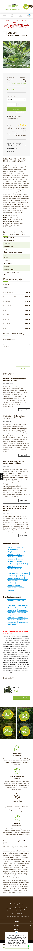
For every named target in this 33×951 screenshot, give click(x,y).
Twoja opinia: (7, 346)
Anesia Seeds (12, 603)
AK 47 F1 (20, 575)
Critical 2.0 (11, 583)
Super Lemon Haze (13, 573)
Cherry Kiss (19, 561)
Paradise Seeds (22, 612)
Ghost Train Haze (13, 571)
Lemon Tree (11, 559)
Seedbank (11, 590)
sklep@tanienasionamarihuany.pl (13, 9)
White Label (11, 617)
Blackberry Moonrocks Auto (15, 578)
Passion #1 (11, 554)
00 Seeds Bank (12, 622)
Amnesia (20, 559)
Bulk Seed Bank (23, 622)
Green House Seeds (23, 605)
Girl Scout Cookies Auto (14, 568)
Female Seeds (12, 610)
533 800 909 (13, 6)
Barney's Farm (20, 600)
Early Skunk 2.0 (12, 552)
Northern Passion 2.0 (13, 549)
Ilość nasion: (11, 96)
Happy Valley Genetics (14, 615)
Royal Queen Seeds (13, 607)
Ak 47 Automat (12, 564)
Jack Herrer (11, 566)
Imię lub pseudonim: (9, 339)
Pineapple (19, 556)
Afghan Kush (11, 575)
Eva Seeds (11, 619)
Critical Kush (22, 564)
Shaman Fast (19, 547)
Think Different (12, 587)
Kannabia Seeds (21, 619)
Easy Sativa (23, 552)
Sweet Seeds (25, 607)
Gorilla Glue (22, 587)
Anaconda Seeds (22, 617)
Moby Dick (11, 556)
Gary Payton (25, 573)
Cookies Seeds (23, 603)
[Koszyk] (29, 16)
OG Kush (10, 561)
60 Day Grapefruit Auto (14, 585)
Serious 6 (10, 547)
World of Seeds (12, 624)
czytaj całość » (24, 410)
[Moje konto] (20, 16)
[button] (4, 16)
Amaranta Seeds (21, 128)
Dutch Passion (22, 610)
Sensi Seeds (11, 605)
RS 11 (18, 554)
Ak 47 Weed (24, 580)
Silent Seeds (11, 612)
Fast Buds (11, 600)
